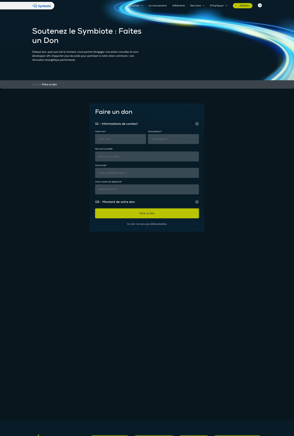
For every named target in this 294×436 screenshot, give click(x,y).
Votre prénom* (155, 131)
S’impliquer (217, 5)
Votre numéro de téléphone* (108, 182)
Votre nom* (100, 131)
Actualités (133, 5)
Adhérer (245, 5)
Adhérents (178, 5)
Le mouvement (158, 5)
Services (195, 5)
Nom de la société (103, 149)
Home (35, 84)
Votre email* (101, 165)
